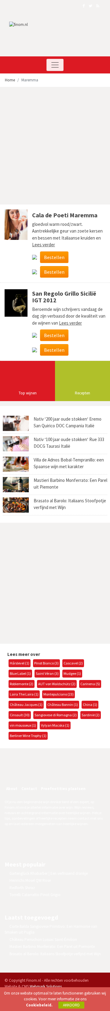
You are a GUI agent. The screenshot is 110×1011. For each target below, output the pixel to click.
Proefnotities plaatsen (63, 788)
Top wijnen (28, 393)
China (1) (90, 704)
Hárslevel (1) (19, 663)
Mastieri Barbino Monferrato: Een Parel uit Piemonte (52, 946)
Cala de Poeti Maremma (64, 215)
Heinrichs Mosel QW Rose (30, 880)
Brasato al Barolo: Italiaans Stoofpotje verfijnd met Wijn (55, 953)
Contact (29, 788)
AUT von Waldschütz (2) (56, 684)
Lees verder (43, 244)
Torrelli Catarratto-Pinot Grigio (35, 894)
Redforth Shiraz (22, 887)
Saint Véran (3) (47, 673)
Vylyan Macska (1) (55, 725)
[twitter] (40, 772)
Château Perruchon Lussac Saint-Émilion (43, 939)
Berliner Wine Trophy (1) (28, 735)
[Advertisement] (55, 146)
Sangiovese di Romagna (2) (56, 715)
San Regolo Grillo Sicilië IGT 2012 (64, 297)
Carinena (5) (90, 684)
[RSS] (53, 772)
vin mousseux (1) (23, 725)
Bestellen (54, 257)
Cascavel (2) (73, 663)
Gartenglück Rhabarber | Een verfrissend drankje (48, 873)
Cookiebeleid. (39, 1005)
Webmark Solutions (46, 986)
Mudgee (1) (72, 673)
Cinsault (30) (20, 715)
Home (10, 80)
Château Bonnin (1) (62, 704)
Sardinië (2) (91, 715)
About (11, 788)
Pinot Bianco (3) (46, 663)
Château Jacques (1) (26, 704)
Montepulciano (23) (58, 694)
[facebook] (26, 772)
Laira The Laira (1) (24, 694)
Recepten (82, 393)
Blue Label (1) (20, 673)
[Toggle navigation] (55, 65)
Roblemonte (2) (21, 684)
